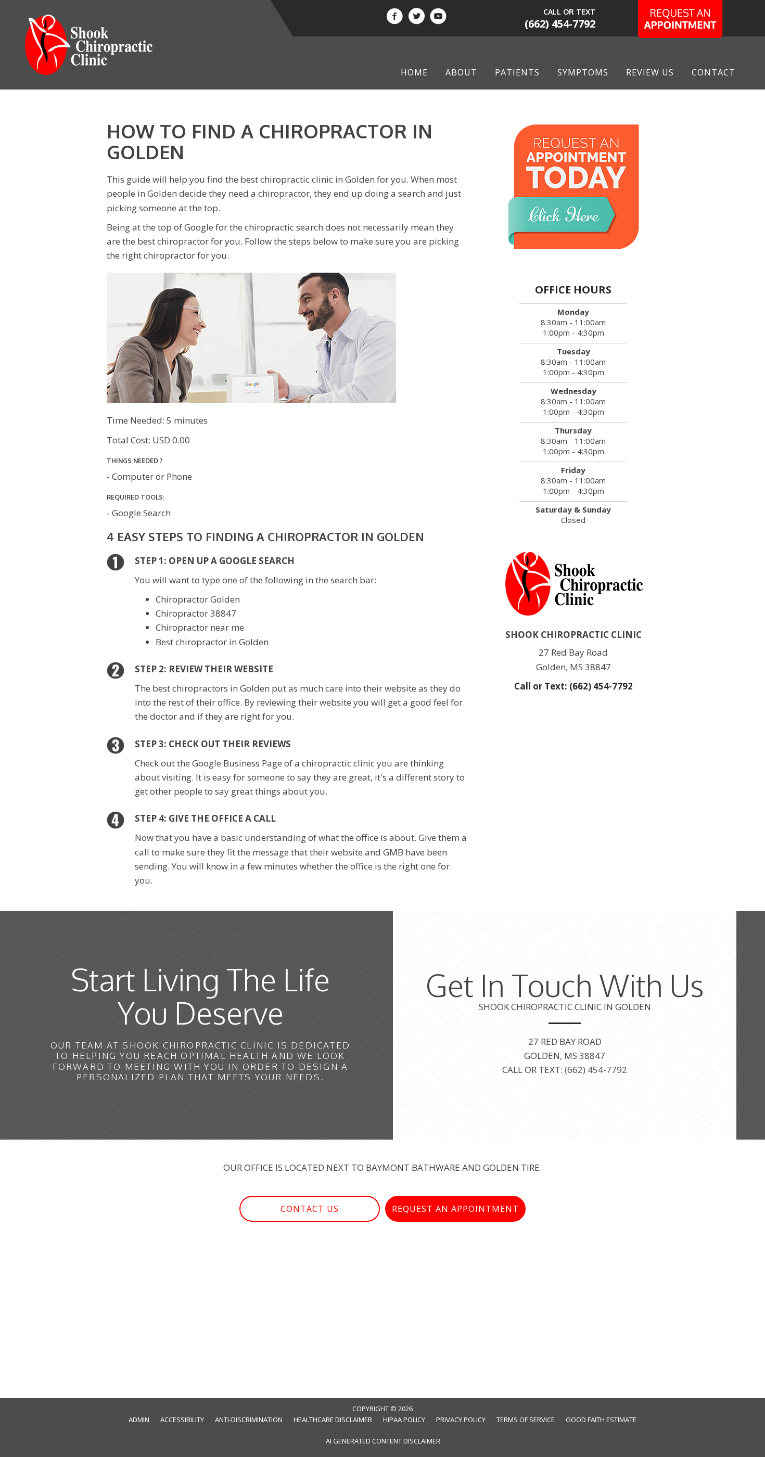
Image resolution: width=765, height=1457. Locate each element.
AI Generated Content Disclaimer (383, 1441)
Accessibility (182, 1419)
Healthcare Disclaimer (333, 1419)
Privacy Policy (461, 1419)
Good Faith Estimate (601, 1419)
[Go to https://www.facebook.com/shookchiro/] (394, 17)
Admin (139, 1419)
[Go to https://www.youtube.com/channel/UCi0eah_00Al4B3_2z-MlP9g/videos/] (438, 17)
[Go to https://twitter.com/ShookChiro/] (416, 17)
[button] (309, 1209)
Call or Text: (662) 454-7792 (573, 686)
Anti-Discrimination (249, 1419)
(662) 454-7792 (560, 24)
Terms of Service (525, 1419)
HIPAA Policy (404, 1419)
